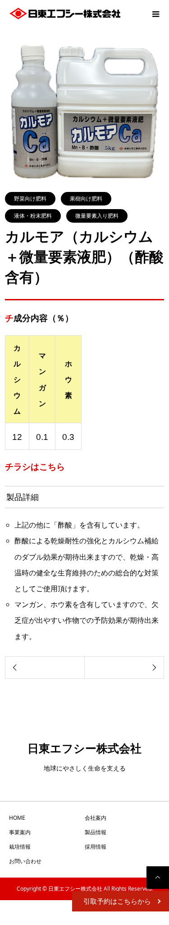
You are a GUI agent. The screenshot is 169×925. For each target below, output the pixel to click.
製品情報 (95, 832)
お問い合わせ (25, 861)
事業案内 (20, 832)
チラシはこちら (35, 466)
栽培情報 (20, 846)
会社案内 (95, 818)
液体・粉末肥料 (33, 216)
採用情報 (95, 846)
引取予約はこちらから (117, 901)
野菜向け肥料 (30, 198)
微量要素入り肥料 (97, 216)
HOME (17, 818)
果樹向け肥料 (86, 198)
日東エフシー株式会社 (84, 748)
